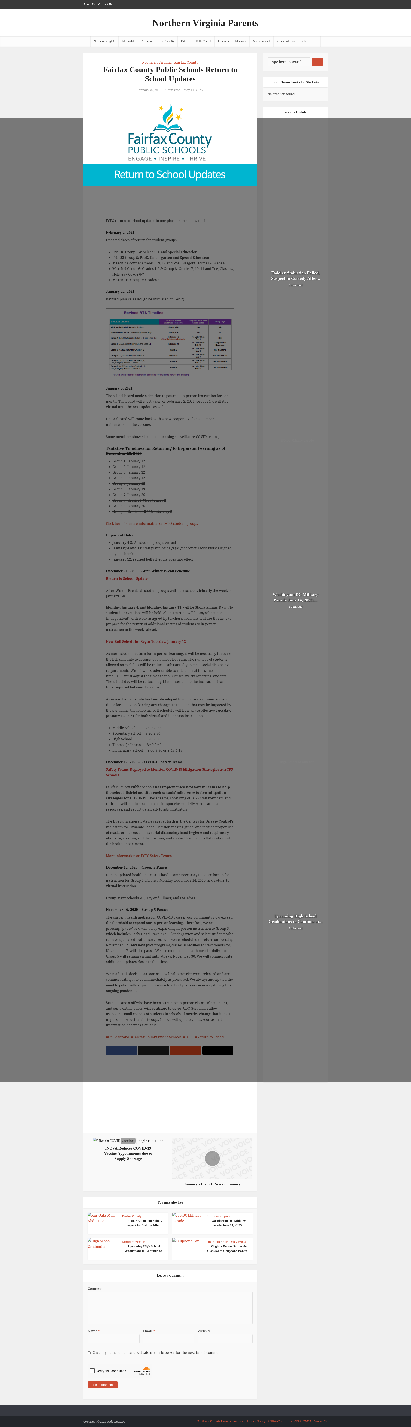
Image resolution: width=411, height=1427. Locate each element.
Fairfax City (167, 41)
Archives (239, 1421)
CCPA (297, 1421)
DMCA (307, 1421)
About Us (89, 4)
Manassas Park (261, 41)
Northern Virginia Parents (205, 23)
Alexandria (128, 41)
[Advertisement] (170, 1097)
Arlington (147, 41)
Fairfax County (186, 62)
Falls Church (203, 41)
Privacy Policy (256, 1421)
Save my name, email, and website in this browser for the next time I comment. (158, 1352)
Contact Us (105, 4)
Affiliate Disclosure (279, 1421)
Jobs (304, 41)
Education (213, 1242)
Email (149, 1331)
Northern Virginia (104, 41)
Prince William (286, 41)
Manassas (240, 41)
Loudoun (223, 41)
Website (204, 1331)
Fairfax (185, 41)
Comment (96, 1288)
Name (94, 1331)
